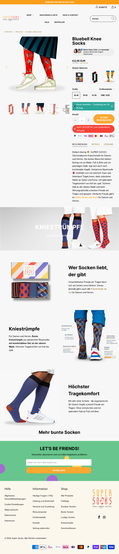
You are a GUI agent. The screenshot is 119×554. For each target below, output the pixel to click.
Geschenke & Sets (48, 15)
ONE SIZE (105, 95)
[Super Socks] (11, 19)
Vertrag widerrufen (41, 528)
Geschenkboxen (68, 528)
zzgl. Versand (84, 63)
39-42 (85, 95)
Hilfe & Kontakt (70, 15)
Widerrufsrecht (11, 510)
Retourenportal (39, 512)
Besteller (59, 22)
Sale (47, 22)
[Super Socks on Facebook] (99, 517)
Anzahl (75, 114)
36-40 (76, 95)
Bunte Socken (67, 512)
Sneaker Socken (68, 506)
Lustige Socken (68, 517)
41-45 (94, 95)
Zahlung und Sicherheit (43, 501)
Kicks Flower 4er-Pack (86, 197)
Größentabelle (39, 517)
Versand (108, 144)
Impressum (9, 520)
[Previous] (6, 67)
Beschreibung (79, 144)
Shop (29, 15)
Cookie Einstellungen (14, 504)
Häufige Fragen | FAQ (43, 495)
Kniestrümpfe (67, 523)
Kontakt (36, 523)
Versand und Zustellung (43, 506)
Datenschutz (10, 515)
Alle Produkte (67, 495)
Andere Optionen (80, 68)
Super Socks (17, 538)
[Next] (67, 67)
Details (96, 144)
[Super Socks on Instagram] (104, 517)
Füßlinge (65, 501)
